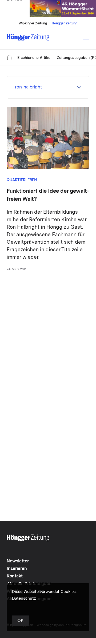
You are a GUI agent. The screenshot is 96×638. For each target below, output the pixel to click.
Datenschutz (24, 599)
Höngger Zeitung (64, 23)
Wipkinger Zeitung (33, 23)
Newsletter (18, 561)
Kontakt (15, 576)
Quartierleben (22, 180)
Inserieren (17, 569)
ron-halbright (28, 87)
